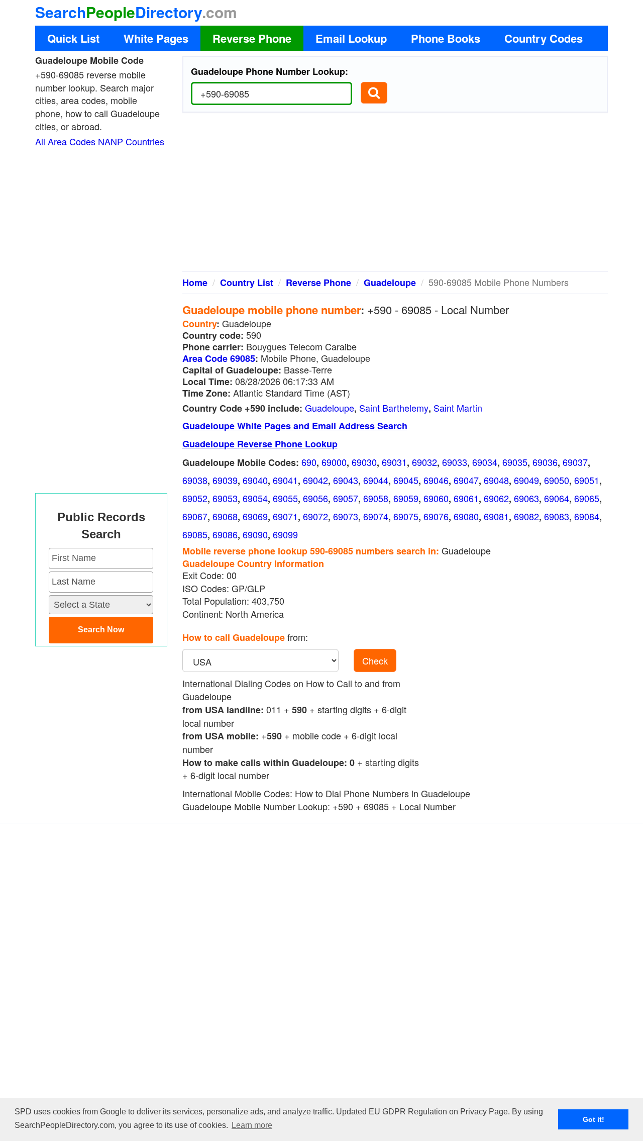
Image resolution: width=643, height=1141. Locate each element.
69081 (496, 516)
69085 (194, 534)
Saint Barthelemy (393, 407)
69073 (345, 516)
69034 (484, 461)
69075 (405, 516)
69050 (556, 480)
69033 (454, 461)
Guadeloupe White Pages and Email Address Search (294, 425)
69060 (436, 498)
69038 (194, 480)
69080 (466, 516)
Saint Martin (458, 407)
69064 (556, 498)
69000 (334, 461)
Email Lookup (351, 38)
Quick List (73, 38)
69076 (436, 516)
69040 (255, 480)
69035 (514, 461)
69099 (285, 534)
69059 (405, 498)
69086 (225, 534)
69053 (225, 498)
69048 (496, 480)
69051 (586, 480)
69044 (375, 480)
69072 (315, 516)
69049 (526, 480)
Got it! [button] (593, 1119)
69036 (545, 461)
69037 (575, 461)
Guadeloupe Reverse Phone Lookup (260, 443)
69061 (466, 498)
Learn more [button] (252, 1125)
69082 (526, 516)
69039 (225, 480)
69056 (315, 498)
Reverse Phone (251, 38)
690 (308, 461)
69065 (586, 498)
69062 (496, 498)
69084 (586, 516)
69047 (466, 480)
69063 (526, 498)
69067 (194, 516)
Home (194, 282)
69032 (424, 461)
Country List (246, 282)
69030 (364, 461)
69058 (375, 498)
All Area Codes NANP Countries (99, 141)
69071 (285, 516)
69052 (194, 498)
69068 (225, 516)
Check (375, 660)
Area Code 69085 (218, 358)
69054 (255, 498)
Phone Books (445, 38)
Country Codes (543, 38)
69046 (436, 480)
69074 (375, 516)
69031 (394, 461)
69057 (345, 498)
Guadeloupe (390, 282)
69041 (285, 480)
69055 (285, 498)
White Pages (156, 38)
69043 (345, 480)
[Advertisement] (395, 196)
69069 (255, 516)
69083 (556, 516)
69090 (255, 534)
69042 (315, 480)
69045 (405, 480)
